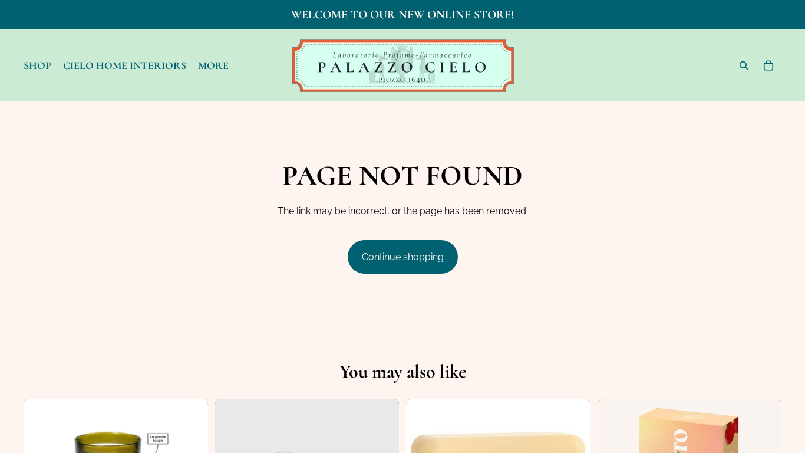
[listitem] (213, 65)
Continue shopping (403, 256)
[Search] (744, 65)
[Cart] (768, 65)
